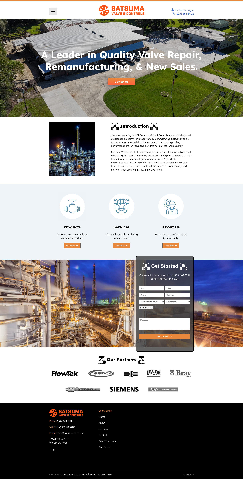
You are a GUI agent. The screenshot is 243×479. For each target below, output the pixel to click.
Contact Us (121, 81)
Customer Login (184, 10)
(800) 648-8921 (67, 427)
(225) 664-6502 (184, 13)
